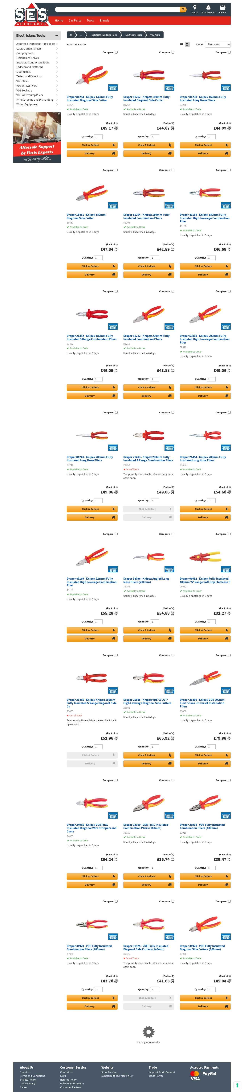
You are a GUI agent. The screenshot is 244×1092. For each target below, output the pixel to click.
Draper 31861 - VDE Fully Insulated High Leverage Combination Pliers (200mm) (145, 1071)
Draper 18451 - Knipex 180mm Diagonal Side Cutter (86, 216)
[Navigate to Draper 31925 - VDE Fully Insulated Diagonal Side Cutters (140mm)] (148, 924)
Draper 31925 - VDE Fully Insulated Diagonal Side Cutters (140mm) (145, 947)
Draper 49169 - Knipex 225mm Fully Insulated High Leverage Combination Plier (91, 582)
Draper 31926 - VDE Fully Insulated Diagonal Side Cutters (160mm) (202, 947)
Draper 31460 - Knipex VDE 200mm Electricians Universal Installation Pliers (202, 703)
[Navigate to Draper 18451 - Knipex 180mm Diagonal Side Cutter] (92, 193)
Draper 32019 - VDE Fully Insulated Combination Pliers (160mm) (145, 826)
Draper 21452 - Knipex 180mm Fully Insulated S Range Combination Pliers (91, 337)
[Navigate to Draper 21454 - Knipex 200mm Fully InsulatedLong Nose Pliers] (205, 435)
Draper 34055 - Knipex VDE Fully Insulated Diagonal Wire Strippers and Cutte (91, 828)
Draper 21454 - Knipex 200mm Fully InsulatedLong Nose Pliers (203, 458)
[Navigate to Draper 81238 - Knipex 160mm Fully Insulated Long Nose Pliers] (205, 75)
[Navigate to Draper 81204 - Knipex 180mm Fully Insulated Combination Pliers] (148, 193)
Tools (90, 20)
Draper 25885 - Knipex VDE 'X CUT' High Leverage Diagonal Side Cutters (147, 701)
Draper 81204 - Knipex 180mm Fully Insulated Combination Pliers (146, 216)
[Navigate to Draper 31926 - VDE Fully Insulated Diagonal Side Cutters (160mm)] (205, 924)
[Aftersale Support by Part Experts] (37, 137)
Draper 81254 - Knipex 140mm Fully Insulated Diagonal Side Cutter (90, 98)
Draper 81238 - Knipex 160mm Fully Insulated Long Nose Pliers (203, 98)
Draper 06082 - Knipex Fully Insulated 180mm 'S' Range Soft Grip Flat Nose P (205, 580)
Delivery (90, 153)
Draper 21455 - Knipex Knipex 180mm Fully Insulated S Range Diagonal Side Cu (91, 703)
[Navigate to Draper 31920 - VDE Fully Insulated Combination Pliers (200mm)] (92, 924)
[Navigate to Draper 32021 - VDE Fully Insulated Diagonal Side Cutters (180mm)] (92, 1046)
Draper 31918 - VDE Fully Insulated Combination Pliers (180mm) (202, 826)
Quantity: (87, 136)
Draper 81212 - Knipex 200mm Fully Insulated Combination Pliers (146, 337)
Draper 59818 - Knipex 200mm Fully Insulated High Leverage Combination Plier (205, 339)
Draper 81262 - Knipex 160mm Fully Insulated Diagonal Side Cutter (146, 98)
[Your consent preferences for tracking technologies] (237, 1085)
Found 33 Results (76, 44)
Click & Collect (90, 145)
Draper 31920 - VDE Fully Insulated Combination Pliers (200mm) (89, 947)
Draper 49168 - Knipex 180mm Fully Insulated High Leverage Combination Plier (205, 218)
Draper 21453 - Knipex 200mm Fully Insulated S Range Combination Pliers (148, 458)
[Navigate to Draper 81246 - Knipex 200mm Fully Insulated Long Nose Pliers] (92, 435)
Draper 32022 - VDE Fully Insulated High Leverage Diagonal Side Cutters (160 (204, 1071)
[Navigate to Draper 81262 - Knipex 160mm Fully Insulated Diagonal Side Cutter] (148, 75)
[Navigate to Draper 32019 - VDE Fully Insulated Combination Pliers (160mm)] (148, 803)
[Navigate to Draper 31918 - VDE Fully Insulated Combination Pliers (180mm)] (205, 803)
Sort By (199, 44)
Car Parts (75, 20)
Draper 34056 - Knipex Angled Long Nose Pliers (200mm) (146, 580)
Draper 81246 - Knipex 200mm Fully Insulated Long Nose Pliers (90, 458)
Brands (104, 20)
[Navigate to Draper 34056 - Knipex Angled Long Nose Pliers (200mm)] (148, 557)
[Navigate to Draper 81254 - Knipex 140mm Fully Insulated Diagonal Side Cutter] (92, 75)
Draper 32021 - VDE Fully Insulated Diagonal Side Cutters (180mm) (89, 1069)
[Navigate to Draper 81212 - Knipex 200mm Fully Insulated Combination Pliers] (148, 314)
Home (59, 20)
